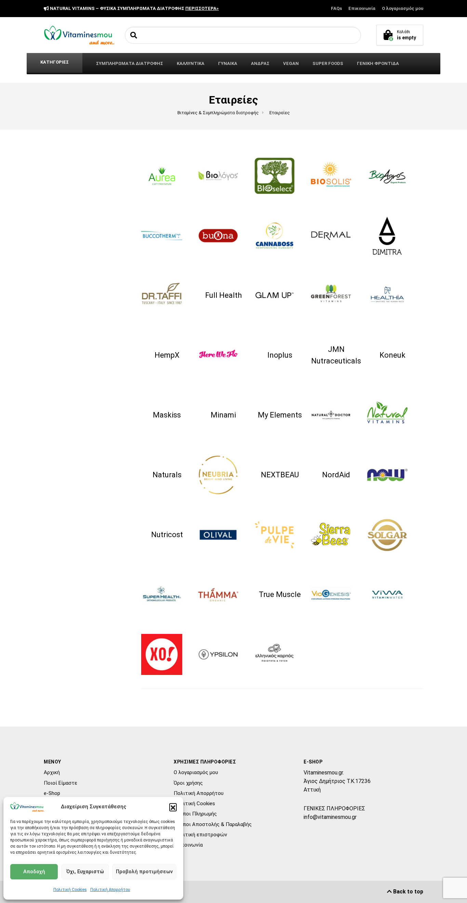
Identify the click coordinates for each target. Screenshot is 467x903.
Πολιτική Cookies (70, 889)
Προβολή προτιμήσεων (144, 871)
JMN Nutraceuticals (336, 355)
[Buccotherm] (166, 235)
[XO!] (166, 654)
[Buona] (223, 235)
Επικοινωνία (361, 8)
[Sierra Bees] (336, 534)
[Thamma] (223, 594)
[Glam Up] (279, 295)
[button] (173, 807)
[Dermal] (336, 235)
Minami (223, 415)
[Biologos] (223, 175)
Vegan (291, 63)
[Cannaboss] (279, 235)
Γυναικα (227, 63)
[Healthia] (392, 295)
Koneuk (392, 355)
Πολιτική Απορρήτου (110, 889)
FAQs (336, 8)
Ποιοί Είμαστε (60, 783)
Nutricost (167, 534)
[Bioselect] (279, 175)
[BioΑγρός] (392, 175)
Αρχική (52, 772)
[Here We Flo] (223, 355)
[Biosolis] (336, 175)
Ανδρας (260, 63)
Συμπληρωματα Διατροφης (129, 63)
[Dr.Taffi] (166, 295)
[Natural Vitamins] (392, 415)
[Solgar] (392, 534)
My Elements (280, 415)
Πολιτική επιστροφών (200, 835)
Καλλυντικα (190, 63)
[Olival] (223, 534)
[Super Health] (166, 594)
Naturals (167, 474)
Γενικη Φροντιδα (378, 63)
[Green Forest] (336, 295)
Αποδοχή (34, 871)
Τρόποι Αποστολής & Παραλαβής (213, 824)
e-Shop (52, 793)
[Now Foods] (392, 475)
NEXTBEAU (280, 474)
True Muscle (280, 594)
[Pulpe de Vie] (279, 534)
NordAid (336, 474)
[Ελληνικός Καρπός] (279, 654)
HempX (167, 355)
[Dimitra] (392, 235)
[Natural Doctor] (336, 415)
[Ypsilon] (223, 654)
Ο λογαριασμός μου (402, 8)
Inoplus (279, 355)
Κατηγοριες (54, 62)
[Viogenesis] (336, 594)
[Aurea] (166, 175)
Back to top (407, 891)
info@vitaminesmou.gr (330, 817)
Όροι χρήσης (188, 783)
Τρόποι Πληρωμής (195, 814)
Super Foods (327, 63)
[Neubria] (223, 475)
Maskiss (167, 415)
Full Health (223, 295)
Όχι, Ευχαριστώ (85, 871)
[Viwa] (392, 594)
